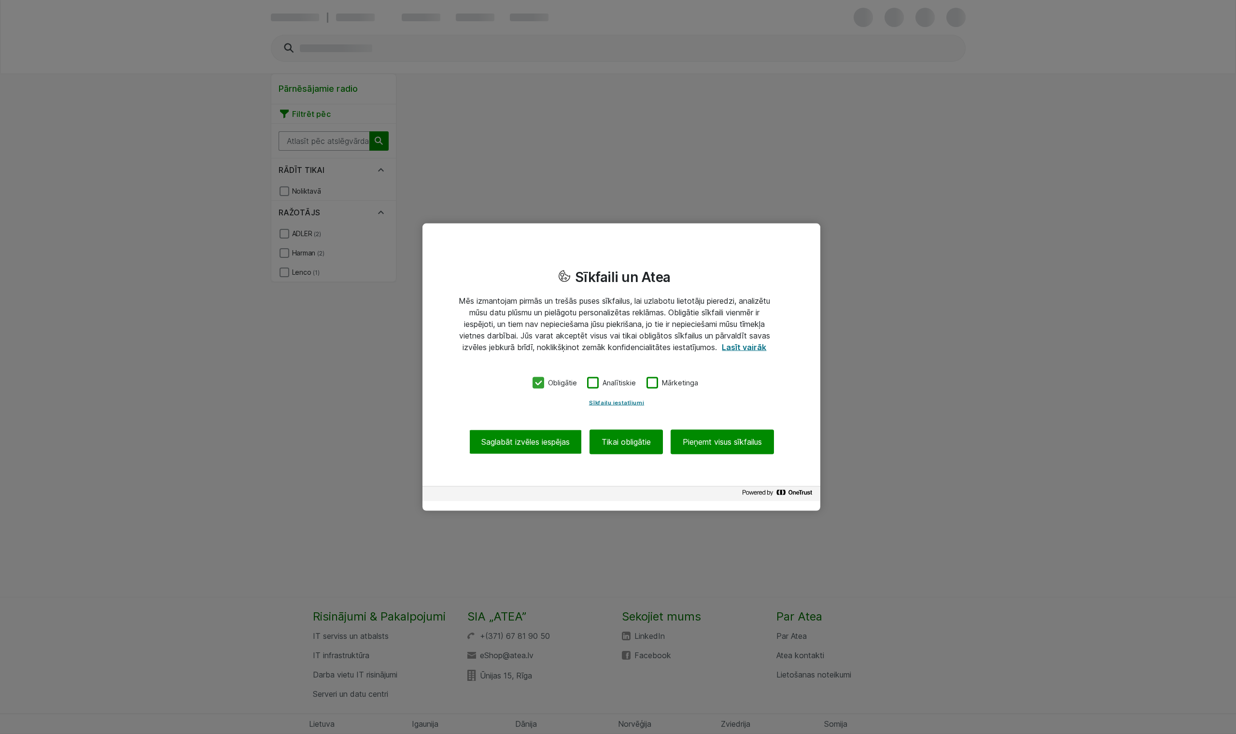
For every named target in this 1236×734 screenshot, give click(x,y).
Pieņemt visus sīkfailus (722, 441)
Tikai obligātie (626, 441)
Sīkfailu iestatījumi (616, 402)
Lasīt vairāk (744, 347)
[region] (621, 367)
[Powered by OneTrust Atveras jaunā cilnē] (778, 495)
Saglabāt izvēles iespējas (525, 441)
